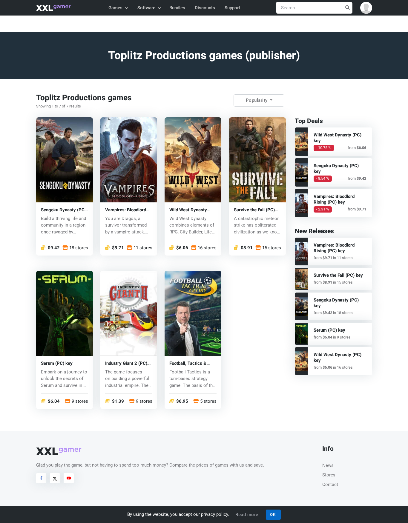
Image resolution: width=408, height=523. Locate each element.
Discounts (205, 7)
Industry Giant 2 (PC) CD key (126, 363)
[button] (366, 8)
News (328, 465)
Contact (330, 484)
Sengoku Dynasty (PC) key (63, 210)
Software (146, 7)
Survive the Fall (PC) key (254, 210)
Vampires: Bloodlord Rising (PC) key (125, 210)
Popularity (257, 100)
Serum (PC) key (57, 363)
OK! (273, 514)
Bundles (177, 7)
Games (115, 7)
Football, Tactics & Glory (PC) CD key (187, 363)
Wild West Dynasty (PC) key (188, 210)
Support (232, 7)
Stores (328, 475)
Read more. (247, 514)
